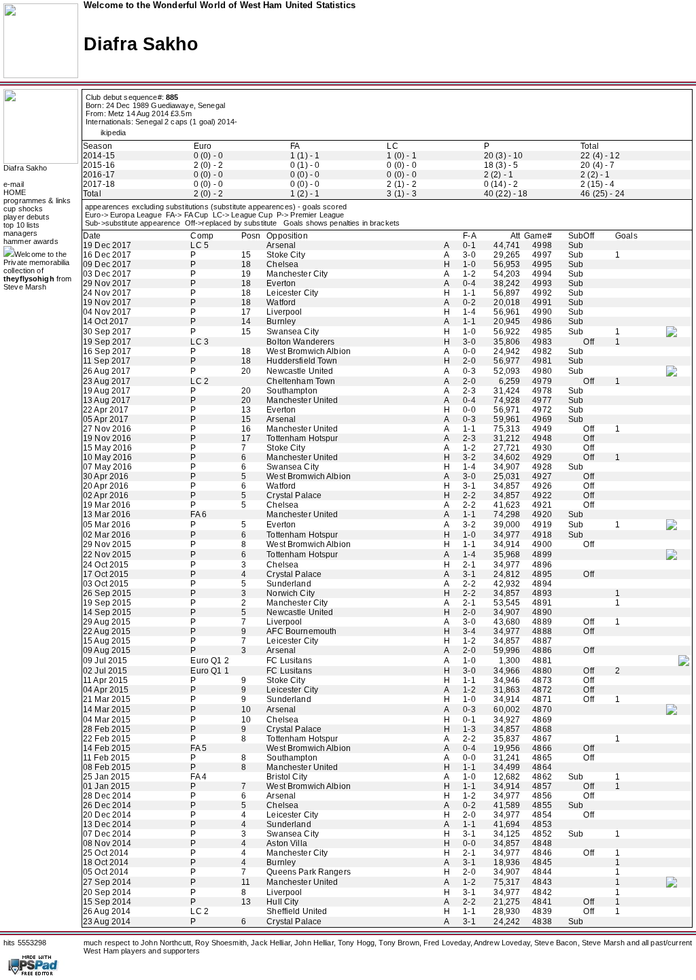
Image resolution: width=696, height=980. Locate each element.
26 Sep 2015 (107, 593)
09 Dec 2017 (107, 264)
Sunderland (288, 584)
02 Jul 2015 (105, 671)
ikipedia (113, 132)
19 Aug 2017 (106, 391)
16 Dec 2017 (107, 255)
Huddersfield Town (301, 361)
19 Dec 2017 (107, 245)
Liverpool (284, 312)
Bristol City (286, 777)
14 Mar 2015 (106, 709)
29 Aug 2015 (106, 622)
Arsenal (281, 245)
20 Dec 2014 (107, 815)
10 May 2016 (107, 457)
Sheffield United (296, 911)
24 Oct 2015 (105, 565)
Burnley (281, 321)
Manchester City (297, 274)
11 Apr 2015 (105, 680)
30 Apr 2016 (105, 476)
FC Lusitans (288, 660)
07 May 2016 (107, 467)
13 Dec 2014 (107, 824)
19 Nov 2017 (107, 302)
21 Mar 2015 (106, 699)
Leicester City (292, 293)
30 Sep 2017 (107, 331)
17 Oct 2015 (105, 574)
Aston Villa (286, 843)
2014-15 (99, 155)
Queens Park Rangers (308, 872)
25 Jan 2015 (106, 777)
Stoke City (285, 255)
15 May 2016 (107, 448)
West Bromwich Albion (308, 351)
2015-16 (99, 165)
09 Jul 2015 (105, 660)
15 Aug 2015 (106, 641)
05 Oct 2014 (105, 872)
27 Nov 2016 (107, 429)
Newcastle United (299, 371)
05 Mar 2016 (106, 524)
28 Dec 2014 (107, 796)
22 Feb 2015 (106, 738)
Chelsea (282, 264)
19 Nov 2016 (107, 438)
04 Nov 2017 (107, 312)
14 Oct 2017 (105, 321)
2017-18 (99, 184)
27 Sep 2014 (107, 882)
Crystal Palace (293, 495)
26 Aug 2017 (106, 371)
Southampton (291, 391)
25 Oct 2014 (105, 853)
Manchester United (302, 400)
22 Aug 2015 (106, 631)
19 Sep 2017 (107, 342)
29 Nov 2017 (107, 283)
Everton (281, 283)
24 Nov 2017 (107, 293)
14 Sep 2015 (107, 612)
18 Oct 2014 (105, 862)
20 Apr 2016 (105, 486)
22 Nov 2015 (107, 554)
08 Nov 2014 (107, 843)
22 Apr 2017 (105, 410)
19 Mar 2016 (106, 505)
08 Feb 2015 (106, 767)
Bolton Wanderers (300, 342)
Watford (281, 302)
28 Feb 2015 (106, 729)
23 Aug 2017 (106, 381)
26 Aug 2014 (106, 911)
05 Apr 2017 (105, 419)
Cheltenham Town (300, 381)
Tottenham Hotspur (302, 438)
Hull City (282, 902)
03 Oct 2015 (105, 584)
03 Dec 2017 (107, 274)
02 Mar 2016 (106, 535)
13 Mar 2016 (106, 514)
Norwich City (290, 593)
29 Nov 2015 (107, 544)
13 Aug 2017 (106, 400)
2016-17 (99, 174)
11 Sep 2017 (106, 361)
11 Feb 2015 (106, 758)
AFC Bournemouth (301, 631)
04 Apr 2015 (105, 690)
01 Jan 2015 (106, 786)
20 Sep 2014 (107, 892)
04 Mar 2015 (106, 719)
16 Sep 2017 (107, 351)
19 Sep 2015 (107, 603)
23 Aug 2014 (106, 921)
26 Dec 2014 (107, 805)
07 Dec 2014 (107, 834)
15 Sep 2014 (107, 902)
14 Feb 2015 (106, 748)
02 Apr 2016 (105, 495)
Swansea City (292, 331)
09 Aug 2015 (106, 650)
